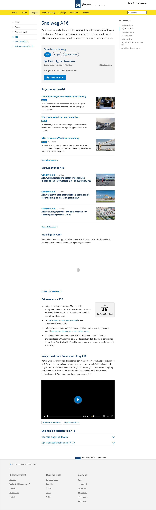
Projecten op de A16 (127, 29)
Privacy (48, 493)
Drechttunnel (53, 320)
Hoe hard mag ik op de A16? (54, 437)
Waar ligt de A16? (126, 36)
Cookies (49, 488)
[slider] (64, 416)
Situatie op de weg (127, 25)
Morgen (57, 54)
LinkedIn (84, 488)
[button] (71, 54)
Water (24, 12)
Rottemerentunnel (70, 320)
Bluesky (83, 501)
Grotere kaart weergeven (50, 291)
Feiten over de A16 (127, 39)
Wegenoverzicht (21, 32)
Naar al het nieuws (48, 227)
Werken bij (18, 484)
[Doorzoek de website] (129, 12)
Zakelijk (62, 12)
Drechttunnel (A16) (22, 42)
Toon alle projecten (48, 160)
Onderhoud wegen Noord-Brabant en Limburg (63, 96)
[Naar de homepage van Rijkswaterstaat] (90, 5)
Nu (47, 54)
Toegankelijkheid (52, 480)
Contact (131, 3)
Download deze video (52, 422)
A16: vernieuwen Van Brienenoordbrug (60, 138)
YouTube (84, 493)
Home (14, 12)
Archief (48, 497)
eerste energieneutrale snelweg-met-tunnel (70, 331)
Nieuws (86, 12)
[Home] (10, 464)
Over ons (74, 12)
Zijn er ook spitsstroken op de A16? (58, 442)
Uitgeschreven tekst (70, 422)
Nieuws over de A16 (127, 32)
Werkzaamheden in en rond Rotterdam (60, 117)
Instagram (84, 497)
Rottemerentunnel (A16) (24, 46)
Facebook (84, 484)
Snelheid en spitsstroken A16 (130, 48)
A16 (16, 37)
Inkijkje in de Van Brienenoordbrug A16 (132, 44)
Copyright (49, 484)
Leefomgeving (48, 12)
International (142, 3)
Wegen (35, 12)
